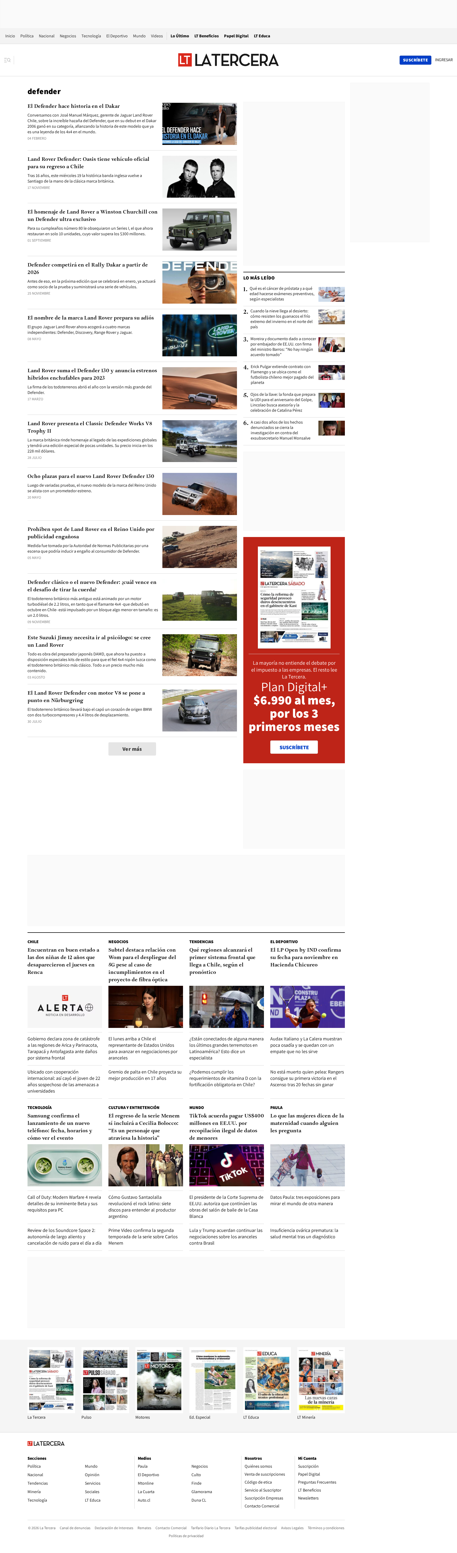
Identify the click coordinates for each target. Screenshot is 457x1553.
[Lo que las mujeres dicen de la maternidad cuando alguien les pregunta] (307, 1165)
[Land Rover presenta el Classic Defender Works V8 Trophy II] (199, 441)
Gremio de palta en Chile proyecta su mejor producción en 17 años (145, 1075)
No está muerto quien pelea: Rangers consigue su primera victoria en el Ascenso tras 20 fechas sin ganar (307, 1078)
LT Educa (262, 36)
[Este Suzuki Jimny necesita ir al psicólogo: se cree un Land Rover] (199, 655)
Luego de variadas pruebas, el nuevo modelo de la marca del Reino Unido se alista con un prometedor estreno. (92, 488)
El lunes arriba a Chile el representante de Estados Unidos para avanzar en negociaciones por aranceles (142, 1048)
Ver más (132, 749)
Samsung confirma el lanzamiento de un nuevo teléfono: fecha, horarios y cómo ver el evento (60, 1127)
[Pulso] (105, 1411)
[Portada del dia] (294, 646)
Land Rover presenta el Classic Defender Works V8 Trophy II (90, 427)
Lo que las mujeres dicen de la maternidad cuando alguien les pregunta (307, 1123)
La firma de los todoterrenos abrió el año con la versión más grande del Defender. (90, 389)
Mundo (139, 36)
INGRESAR (444, 59)
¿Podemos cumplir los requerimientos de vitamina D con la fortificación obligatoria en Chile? (225, 1078)
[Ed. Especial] (213, 1411)
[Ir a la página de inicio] (228, 60)
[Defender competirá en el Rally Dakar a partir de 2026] (199, 282)
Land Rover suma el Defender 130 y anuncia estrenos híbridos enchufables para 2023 (92, 374)
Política (27, 36)
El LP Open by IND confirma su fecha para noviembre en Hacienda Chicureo (305, 958)
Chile (33, 941)
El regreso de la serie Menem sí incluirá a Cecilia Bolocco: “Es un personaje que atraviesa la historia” (144, 1127)
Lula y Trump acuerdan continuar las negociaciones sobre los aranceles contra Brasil (225, 1236)
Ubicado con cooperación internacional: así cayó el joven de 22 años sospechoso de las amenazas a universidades (64, 1081)
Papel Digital (236, 36)
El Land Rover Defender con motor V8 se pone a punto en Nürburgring (86, 697)
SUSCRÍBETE (294, 747)
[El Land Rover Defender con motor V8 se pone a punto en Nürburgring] (199, 711)
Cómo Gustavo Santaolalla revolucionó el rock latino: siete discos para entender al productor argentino (142, 1206)
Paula (276, 1107)
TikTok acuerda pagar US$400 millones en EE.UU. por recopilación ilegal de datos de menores (226, 1127)
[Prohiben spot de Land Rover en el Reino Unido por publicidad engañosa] (199, 547)
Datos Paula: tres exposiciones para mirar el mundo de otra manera (305, 1200)
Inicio (10, 36)
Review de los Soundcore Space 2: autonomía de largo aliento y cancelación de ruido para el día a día (65, 1236)
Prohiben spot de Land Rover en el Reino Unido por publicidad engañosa (91, 533)
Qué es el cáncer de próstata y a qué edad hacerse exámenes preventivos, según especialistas (282, 294)
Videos (157, 36)
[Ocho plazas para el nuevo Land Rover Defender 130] (199, 494)
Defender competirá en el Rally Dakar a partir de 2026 (88, 269)
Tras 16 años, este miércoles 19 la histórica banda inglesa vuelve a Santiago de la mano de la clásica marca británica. (85, 178)
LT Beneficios (206, 36)
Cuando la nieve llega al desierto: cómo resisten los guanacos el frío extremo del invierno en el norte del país (281, 319)
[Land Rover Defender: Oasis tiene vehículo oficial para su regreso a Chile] (199, 177)
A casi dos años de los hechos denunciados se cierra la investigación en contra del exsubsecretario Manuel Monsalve (280, 430)
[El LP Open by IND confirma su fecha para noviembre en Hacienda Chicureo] (307, 1007)
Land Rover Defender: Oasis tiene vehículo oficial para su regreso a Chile (88, 163)
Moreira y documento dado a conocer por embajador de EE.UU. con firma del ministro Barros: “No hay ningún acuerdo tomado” (283, 346)
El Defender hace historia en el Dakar (74, 106)
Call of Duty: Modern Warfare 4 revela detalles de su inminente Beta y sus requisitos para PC (64, 1203)
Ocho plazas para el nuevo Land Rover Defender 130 (91, 476)
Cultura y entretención (133, 1107)
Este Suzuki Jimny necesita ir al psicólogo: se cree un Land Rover (89, 641)
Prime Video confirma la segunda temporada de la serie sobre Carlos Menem (142, 1236)
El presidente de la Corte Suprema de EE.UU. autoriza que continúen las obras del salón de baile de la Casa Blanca (226, 1206)
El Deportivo (117, 36)
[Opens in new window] (159, 1411)
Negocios (68, 36)
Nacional (46, 36)
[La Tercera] (51, 1411)
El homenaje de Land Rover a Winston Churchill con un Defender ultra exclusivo (93, 216)
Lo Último (180, 36)
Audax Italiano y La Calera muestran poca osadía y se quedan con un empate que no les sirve (306, 1045)
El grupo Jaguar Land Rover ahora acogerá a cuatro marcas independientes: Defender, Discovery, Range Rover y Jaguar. (80, 329)
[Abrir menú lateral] (9, 60)
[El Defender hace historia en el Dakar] (199, 124)
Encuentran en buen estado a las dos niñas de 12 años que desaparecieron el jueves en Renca (63, 961)
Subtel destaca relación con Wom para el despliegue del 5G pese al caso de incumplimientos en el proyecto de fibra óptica (142, 965)
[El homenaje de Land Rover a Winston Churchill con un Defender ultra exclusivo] (199, 229)
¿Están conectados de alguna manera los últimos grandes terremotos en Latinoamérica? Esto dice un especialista (226, 1048)
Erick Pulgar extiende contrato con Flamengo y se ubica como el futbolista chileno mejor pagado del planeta (282, 374)
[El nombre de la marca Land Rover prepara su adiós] (199, 335)
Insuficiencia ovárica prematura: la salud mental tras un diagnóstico (304, 1233)
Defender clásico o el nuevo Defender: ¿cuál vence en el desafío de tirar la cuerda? (92, 586)
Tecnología (91, 36)
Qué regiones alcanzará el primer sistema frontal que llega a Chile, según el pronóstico (222, 961)
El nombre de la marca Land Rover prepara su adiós (91, 318)
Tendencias (201, 941)
